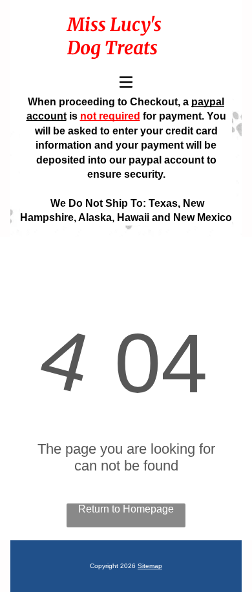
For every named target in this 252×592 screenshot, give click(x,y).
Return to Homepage (126, 508)
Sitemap (150, 565)
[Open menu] (126, 82)
